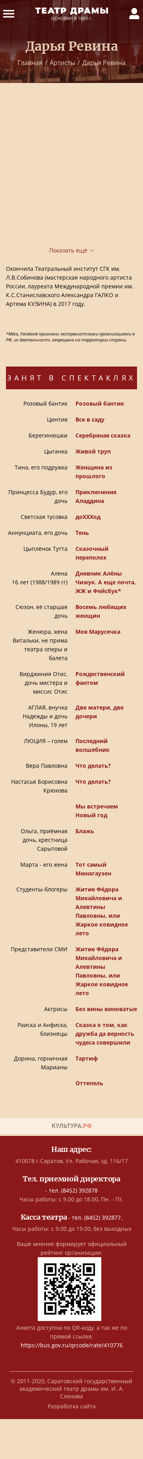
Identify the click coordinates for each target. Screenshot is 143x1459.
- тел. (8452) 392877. (72, 1217)
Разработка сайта (72, 1406)
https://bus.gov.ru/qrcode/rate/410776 (72, 1345)
